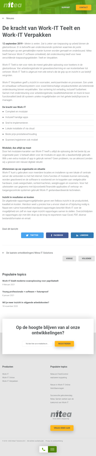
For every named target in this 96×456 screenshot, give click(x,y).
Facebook (58, 235)
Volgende (86, 258)
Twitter (34, 235)
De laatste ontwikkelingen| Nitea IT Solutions (29, 252)
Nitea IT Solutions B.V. (12, 5)
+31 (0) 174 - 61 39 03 (47, 443)
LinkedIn (84, 235)
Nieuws (10, 18)
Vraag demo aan (62, 428)
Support (66, 7)
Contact (83, 7)
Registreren (64, 344)
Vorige (69, 258)
